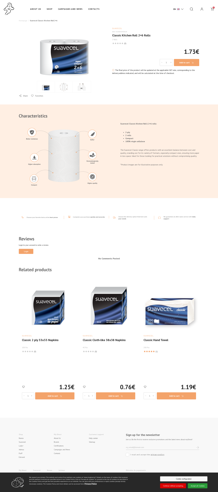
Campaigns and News (70, 9)
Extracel (22, 457)
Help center (93, 438)
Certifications (59, 446)
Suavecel (22, 442)
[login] (202, 9)
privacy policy (157, 454)
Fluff (20, 453)
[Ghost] (9, 9)
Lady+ (21, 446)
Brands (56, 442)
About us (35, 9)
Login (26, 251)
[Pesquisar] (191, 9)
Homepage (23, 20)
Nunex (21, 438)
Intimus (21, 449)
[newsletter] (197, 447)
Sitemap (92, 442)
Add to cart (184, 62)
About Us (57, 438)
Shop (49, 9)
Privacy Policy (91, 483)
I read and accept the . (147, 454)
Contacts (94, 9)
